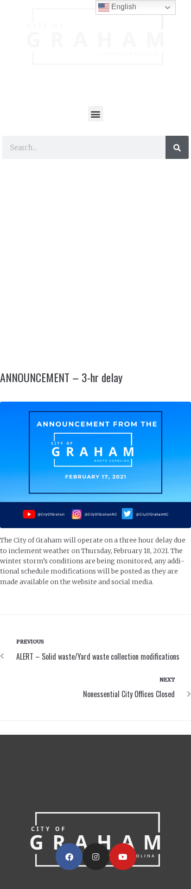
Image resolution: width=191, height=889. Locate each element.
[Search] (177, 147)
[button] (95, 113)
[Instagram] (96, 856)
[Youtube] (122, 856)
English (122, 7)
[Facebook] (69, 856)
